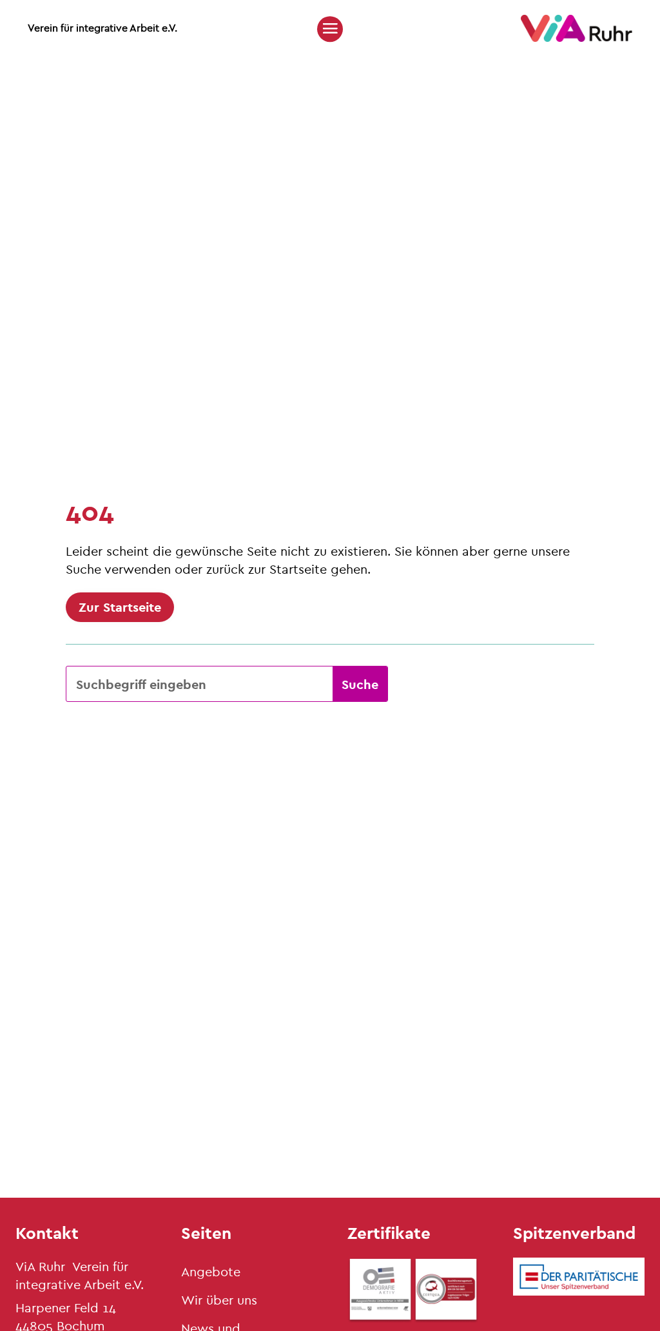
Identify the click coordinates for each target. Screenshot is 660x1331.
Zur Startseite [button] (120, 607)
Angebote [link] (210, 1271)
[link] (576, 38)
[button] (330, 28)
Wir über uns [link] (219, 1300)
